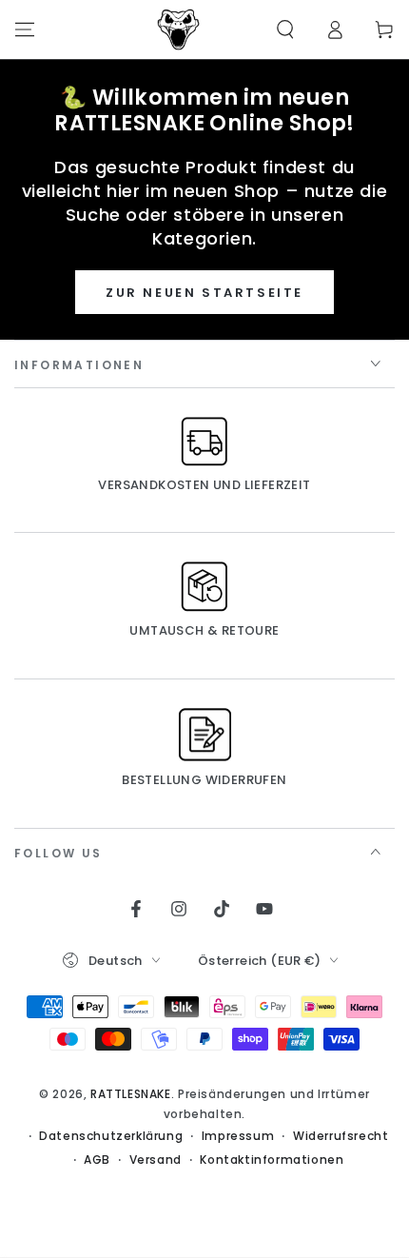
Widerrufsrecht (340, 1136)
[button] (285, 29)
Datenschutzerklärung (111, 1136)
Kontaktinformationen (271, 1160)
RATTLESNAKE (130, 1094)
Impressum (238, 1136)
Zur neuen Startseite (204, 293)
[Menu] (24, 29)
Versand (155, 1160)
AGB (97, 1160)
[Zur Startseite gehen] (179, 29)
